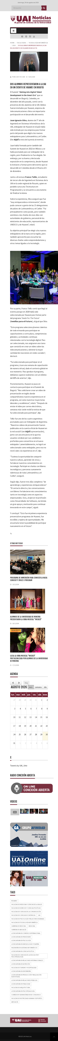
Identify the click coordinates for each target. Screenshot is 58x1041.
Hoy (26, 683)
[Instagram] (30, 36)
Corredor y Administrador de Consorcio (26, 995)
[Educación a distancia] (29, 858)
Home (12, 43)
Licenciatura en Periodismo (21, 937)
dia (45, 687)
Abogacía (14, 1002)
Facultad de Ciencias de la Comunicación (26, 912)
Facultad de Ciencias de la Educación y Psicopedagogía (25, 956)
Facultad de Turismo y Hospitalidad (23, 968)
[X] (26, 36)
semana (38, 687)
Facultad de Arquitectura (20, 987)
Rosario (14, 901)
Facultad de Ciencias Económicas (23, 915)
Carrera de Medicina (18, 926)
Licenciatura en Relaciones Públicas (24, 980)
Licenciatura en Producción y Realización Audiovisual (26, 976)
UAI (39, 915)
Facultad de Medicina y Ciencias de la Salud (26, 904)
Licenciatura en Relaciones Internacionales (27, 960)
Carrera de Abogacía (18, 930)
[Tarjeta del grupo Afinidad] (29, 834)
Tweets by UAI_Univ (18, 765)
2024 (14, 45)
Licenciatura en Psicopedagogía (23, 991)
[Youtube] (34, 36)
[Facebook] (22, 36)
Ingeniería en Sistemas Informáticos (24, 948)
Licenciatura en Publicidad (20, 984)
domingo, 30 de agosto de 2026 (28, 2)
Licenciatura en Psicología (21, 940)
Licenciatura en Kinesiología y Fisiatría (25, 944)
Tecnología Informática (38, 43)
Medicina (32, 926)
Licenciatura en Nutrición (20, 964)
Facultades (21, 43)
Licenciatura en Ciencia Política (22, 951)
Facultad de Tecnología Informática (24, 922)
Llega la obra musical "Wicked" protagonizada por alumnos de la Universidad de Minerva (29, 658)
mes (31, 687)
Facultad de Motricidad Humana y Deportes (26, 998)
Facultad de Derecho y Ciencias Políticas (26, 908)
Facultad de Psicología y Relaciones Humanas (27, 919)
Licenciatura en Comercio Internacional (25, 933)
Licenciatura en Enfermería (21, 971)
